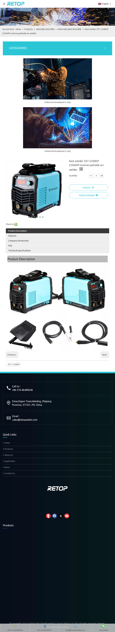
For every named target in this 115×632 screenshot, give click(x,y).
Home (7, 443)
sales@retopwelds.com (24, 419)
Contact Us (9, 473)
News (7, 467)
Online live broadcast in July (57, 102)
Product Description (17, 231)
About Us (8, 455)
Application (9, 461)
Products (8, 449)
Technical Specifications (19, 250)
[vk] (66, 516)
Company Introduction (18, 241)
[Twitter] (60, 516)
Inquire (86, 187)
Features (12, 236)
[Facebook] (54, 516)
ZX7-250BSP (14, 364)
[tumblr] (48, 516)
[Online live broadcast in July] (57, 78)
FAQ (10, 245)
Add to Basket (87, 195)
